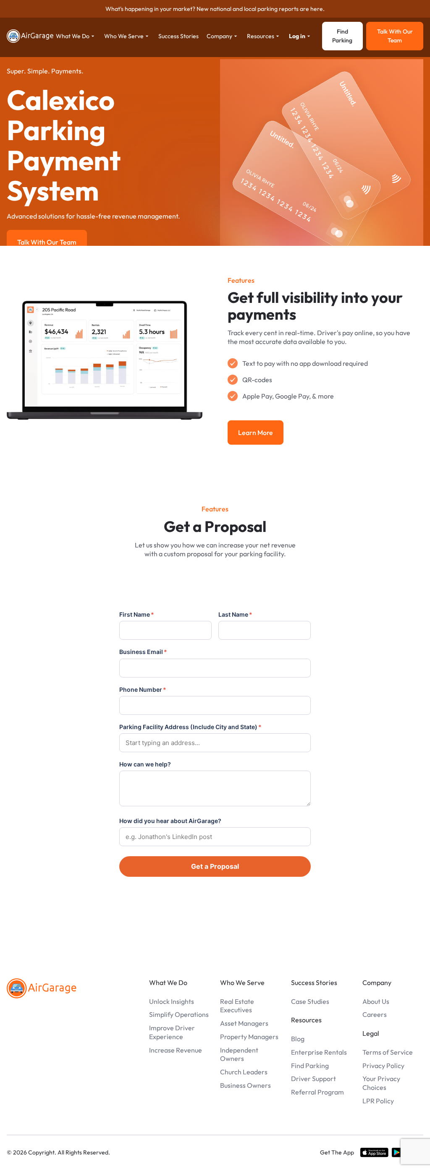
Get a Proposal (215, 866)
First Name (136, 614)
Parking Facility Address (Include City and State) (190, 726)
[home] (30, 36)
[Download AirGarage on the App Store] (374, 1152)
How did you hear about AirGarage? (170, 820)
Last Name (235, 614)
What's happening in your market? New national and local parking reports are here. (215, 9)
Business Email (143, 651)
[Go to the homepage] (41, 988)
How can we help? (145, 764)
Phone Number (142, 689)
